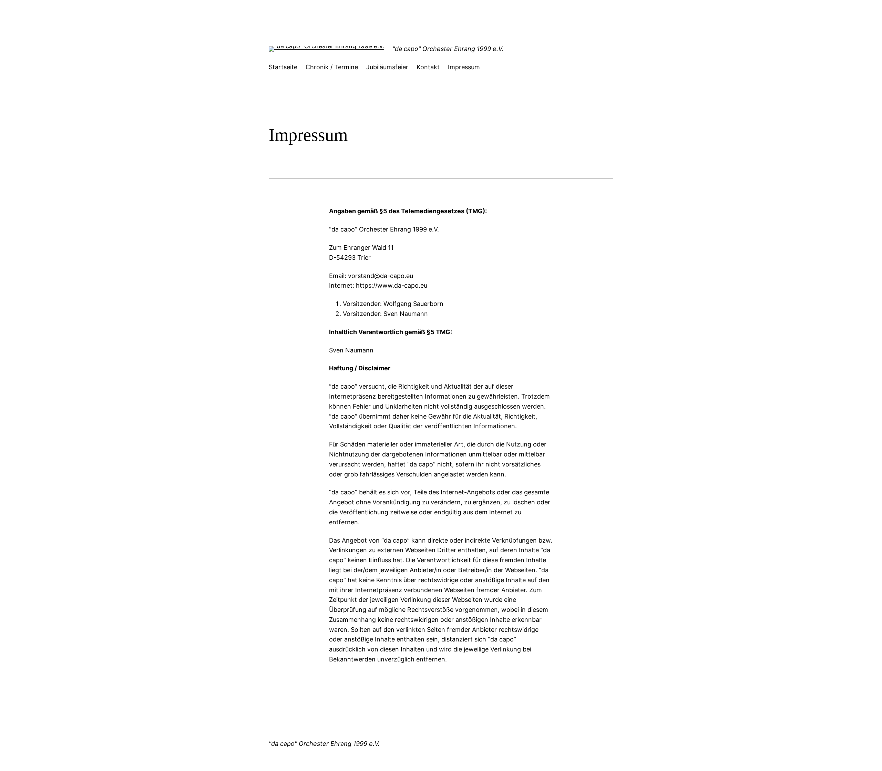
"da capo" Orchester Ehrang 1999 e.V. (447, 48)
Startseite (283, 67)
